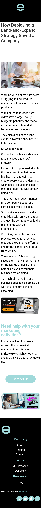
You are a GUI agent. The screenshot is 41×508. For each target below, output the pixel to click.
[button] (20, 15)
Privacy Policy (23, 491)
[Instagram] (37, 498)
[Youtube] (25, 498)
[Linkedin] (19, 498)
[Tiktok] (31, 498)
